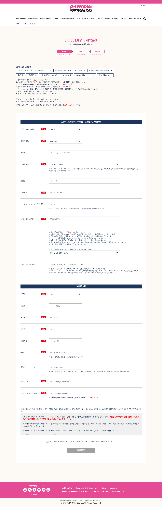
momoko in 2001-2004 (79, 491)
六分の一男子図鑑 (67, 18)
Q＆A (69, 232)
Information (21, 18)
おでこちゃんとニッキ (85, 18)
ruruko (55, 18)
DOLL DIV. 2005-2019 (100, 491)
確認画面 (81, 450)
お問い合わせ (33, 18)
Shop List (113, 488)
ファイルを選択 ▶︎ (57, 265)
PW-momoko (45, 18)
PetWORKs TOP (118, 491)
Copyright (80, 488)
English (143, 5)
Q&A (34, 80)
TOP (17, 24)
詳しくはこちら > (36, 494)
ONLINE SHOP (135, 18)
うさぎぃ (99, 18)
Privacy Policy (92, 488)
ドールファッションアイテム (115, 18)
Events (65, 491)
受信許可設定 (67, 84)
